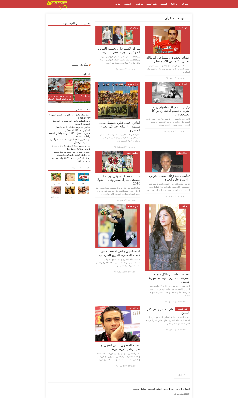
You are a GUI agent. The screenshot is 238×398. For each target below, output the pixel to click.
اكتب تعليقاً (121, 147)
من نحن (165, 389)
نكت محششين (56, 197)
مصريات (185, 4)
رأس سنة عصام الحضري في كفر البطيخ (168, 311)
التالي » (179, 375)
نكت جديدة (56, 184)
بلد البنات (139, 4)
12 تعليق (171, 302)
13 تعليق (171, 196)
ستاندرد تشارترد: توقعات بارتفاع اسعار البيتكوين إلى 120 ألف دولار (72, 129)
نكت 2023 (83, 184)
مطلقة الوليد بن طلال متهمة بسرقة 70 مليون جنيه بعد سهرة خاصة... (169, 278)
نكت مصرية (70, 184)
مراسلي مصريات (139, 389)
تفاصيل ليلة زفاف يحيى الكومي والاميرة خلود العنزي (169, 177)
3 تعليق (122, 200)
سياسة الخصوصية (154, 389)
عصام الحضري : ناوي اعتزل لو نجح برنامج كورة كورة (120, 347)
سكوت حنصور (132, 153)
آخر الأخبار (174, 4)
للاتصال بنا (186, 389)
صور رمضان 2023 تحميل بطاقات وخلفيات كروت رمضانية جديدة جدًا (70, 147)
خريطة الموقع (175, 389)
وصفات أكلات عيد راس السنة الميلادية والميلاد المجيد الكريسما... (71, 97)
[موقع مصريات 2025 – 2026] (57, 9)
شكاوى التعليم (80, 64)
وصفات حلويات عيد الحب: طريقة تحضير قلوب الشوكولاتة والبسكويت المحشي (72, 153)
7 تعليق (171, 330)
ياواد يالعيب (128, 4)
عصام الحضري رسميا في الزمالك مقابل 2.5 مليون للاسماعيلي (168, 59)
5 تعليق (171, 78)
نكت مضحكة (70, 197)
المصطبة (163, 4)
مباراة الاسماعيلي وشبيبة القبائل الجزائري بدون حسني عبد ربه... (119, 50)
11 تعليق (122, 366)
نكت (83, 197)
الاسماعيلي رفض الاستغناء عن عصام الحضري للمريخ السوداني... (118, 253)
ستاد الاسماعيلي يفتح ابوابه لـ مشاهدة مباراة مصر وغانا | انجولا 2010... (118, 179)
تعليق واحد (170, 131)
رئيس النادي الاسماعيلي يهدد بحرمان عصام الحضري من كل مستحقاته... (170, 110)
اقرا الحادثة (182, 153)
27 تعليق (122, 69)
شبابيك (184, 206)
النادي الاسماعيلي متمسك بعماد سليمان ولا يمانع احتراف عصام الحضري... (119, 126)
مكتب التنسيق (152, 4)
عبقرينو (118, 4)
